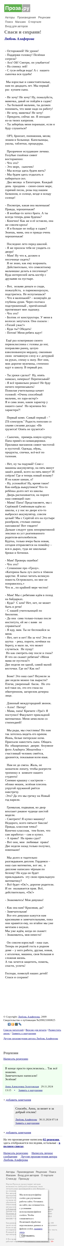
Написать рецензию (15, 1058)
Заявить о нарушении (24, 1033)
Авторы (10, 17)
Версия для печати (36, 1030)
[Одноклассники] (13, 1024)
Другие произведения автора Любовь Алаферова (30, 1038)
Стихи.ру (11, 1178)
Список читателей (13, 1030)
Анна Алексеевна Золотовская (22, 1086)
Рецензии (44, 17)
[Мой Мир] (16, 1024)
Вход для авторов (16, 26)
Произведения (26, 17)
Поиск (9, 21)
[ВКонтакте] (9, 1024)
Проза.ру (24, 1178)
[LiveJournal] (20, 1024)
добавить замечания (18, 1099)
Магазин (20, 21)
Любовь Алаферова (19, 39)
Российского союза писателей (36, 1241)
